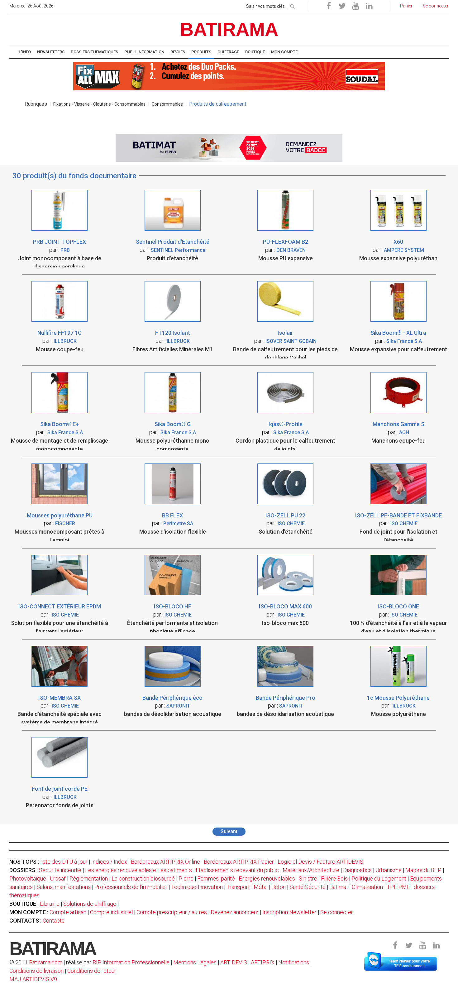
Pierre (186, 878)
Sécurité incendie (60, 870)
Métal (261, 887)
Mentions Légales (195, 962)
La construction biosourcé (143, 878)
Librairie (50, 903)
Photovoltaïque (27, 878)
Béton (278, 887)
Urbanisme (388, 870)
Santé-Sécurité (307, 887)
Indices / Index (109, 861)
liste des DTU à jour (64, 861)
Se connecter (336, 912)
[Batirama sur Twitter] (342, 6)
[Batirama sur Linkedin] (369, 6)
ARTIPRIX (262, 962)
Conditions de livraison (36, 970)
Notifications (294, 962)
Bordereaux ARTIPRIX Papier (239, 861)
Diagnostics (357, 870)
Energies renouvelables (267, 878)
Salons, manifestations (63, 887)
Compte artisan (68, 912)
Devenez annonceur (235, 912)
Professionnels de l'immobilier (130, 887)
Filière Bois (334, 878)
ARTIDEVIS (233, 962)
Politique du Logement (378, 878)
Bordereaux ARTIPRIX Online (165, 861)
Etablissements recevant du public (237, 870)
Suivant (229, 831)
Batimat (338, 887)
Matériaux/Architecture (311, 870)
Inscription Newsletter (289, 912)
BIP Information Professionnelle (131, 962)
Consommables (167, 104)
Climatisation (367, 887)
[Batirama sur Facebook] (328, 6)
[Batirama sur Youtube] (355, 6)
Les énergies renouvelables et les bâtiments (138, 870)
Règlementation (88, 878)
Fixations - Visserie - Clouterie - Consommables (99, 104)
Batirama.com (45, 962)
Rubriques (36, 104)
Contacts (53, 920)
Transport (238, 887)
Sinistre (308, 878)
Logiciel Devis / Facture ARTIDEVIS (320, 861)
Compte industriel (111, 912)
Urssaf (58, 878)
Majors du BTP (423, 870)
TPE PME (398, 887)
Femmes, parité (216, 878)
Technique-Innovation (197, 887)
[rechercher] (293, 5)
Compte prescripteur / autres (171, 912)
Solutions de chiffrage (89, 903)
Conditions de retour (91, 970)
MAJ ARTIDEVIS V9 (33, 979)
